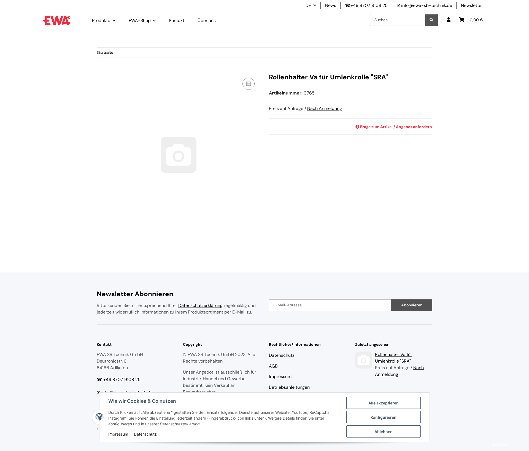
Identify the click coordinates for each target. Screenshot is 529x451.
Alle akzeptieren (383, 403)
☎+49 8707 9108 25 (366, 5)
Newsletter (472, 5)
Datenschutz (145, 434)
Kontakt (176, 20)
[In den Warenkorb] (101, 70)
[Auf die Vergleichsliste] (248, 84)
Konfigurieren (383, 417)
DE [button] (308, 5)
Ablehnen (383, 431)
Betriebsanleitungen (289, 387)
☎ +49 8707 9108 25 (119, 379)
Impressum (118, 434)
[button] (448, 20)
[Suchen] (431, 20)
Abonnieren (411, 305)
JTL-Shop (499, 444)
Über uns (207, 20)
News (330, 5)
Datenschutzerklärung (200, 305)
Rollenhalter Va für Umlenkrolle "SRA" (393, 358)
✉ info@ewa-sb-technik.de (424, 5)
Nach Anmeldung (324, 108)
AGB (273, 366)
